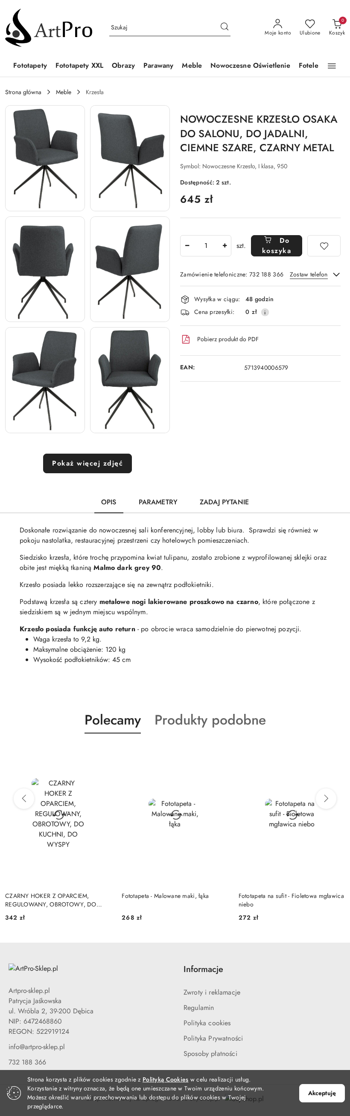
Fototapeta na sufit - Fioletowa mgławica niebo (291, 900)
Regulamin (199, 1007)
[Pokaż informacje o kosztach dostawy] (265, 312)
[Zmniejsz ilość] (187, 246)
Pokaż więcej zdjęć (87, 463)
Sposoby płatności (210, 1053)
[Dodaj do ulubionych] (324, 245)
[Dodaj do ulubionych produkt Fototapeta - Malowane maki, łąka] (218, 753)
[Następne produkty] (326, 798)
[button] (332, 66)
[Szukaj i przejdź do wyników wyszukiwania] (224, 27)
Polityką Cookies (165, 1079)
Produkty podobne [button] (210, 720)
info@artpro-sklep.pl (37, 1047)
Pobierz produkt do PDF (228, 339)
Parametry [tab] (158, 502)
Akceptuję (322, 1093)
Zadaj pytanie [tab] (224, 502)
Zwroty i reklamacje (212, 992)
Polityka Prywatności (213, 1038)
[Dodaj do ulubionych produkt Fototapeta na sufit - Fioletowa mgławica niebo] (335, 753)
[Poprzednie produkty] (24, 798)
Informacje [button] (203, 969)
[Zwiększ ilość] (224, 246)
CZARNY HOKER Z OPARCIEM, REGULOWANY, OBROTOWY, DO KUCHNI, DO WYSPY (50, 900)
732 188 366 (27, 1062)
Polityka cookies (207, 1023)
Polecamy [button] (113, 720)
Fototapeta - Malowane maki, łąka (165, 896)
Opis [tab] (109, 502)
